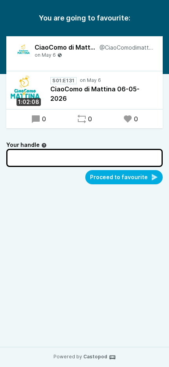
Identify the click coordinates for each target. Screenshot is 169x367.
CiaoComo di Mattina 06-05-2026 (95, 93)
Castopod (95, 357)
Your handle (23, 144)
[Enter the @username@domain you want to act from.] (44, 145)
